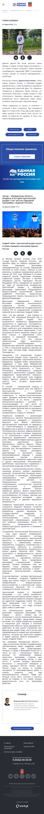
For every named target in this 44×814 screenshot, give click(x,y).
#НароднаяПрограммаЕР (22, 728)
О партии (7, 743)
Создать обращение (22, 157)
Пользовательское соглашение (22, 790)
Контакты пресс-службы (13, 752)
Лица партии (28, 743)
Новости (29, 10)
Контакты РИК (29, 747)
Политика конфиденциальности (22, 792)
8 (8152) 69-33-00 (22, 759)
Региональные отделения (9, 747)
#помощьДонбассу (14, 134)
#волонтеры (32, 134)
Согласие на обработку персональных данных (22, 796)
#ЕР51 (30, 129)
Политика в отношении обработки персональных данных (22, 794)
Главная (5, 10)
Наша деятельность (17, 10)
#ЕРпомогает (14, 129)
